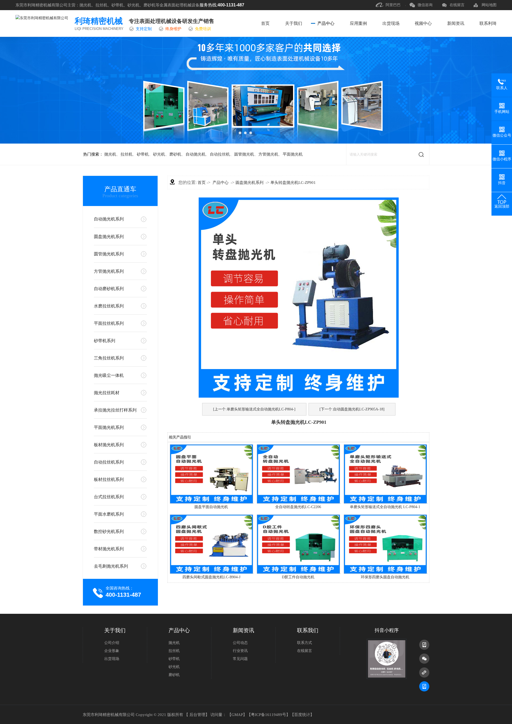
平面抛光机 (293, 154)
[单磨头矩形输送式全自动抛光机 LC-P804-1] (385, 502)
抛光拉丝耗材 (106, 392)
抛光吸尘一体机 (109, 375)
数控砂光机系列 (109, 531)
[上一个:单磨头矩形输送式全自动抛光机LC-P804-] (254, 409)
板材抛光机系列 (109, 444)
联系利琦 (488, 23)
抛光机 (110, 154)
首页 (265, 23)
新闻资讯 (455, 23)
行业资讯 (240, 651)
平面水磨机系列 (109, 514)
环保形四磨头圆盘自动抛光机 (385, 577)
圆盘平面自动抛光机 (211, 507)
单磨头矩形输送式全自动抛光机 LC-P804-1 (385, 507)
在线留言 (457, 5)
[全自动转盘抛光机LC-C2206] (298, 502)
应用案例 (358, 23)
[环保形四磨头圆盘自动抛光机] (385, 573)
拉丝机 (127, 154)
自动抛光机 (196, 154)
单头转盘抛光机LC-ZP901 (293, 182)
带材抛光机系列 (109, 549)
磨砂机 (175, 154)
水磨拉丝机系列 (109, 306)
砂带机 (143, 154)
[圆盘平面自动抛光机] (211, 502)
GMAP (237, 715)
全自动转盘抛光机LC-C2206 (298, 507)
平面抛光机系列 (109, 427)
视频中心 (423, 23)
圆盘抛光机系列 (109, 236)
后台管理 (197, 715)
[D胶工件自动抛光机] (298, 573)
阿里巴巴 (393, 5)
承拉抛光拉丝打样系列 (115, 410)
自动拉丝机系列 (109, 462)
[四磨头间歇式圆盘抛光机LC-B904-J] (211, 573)
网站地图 (489, 5)
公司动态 (240, 643)
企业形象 (111, 651)
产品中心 (325, 23)
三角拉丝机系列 (109, 358)
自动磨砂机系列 (109, 288)
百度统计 (302, 715)
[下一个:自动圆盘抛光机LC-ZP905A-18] (352, 409)
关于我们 (293, 23)
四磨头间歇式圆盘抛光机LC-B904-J (211, 577)
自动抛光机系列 (109, 219)
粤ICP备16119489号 (268, 715)
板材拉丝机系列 (109, 479)
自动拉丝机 (220, 154)
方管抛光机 (268, 154)
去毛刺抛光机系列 (111, 566)
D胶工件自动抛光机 (298, 577)
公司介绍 (111, 643)
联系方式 (304, 643)
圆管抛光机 (244, 154)
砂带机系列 (104, 340)
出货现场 (390, 23)
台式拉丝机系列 (109, 496)
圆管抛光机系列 (109, 254)
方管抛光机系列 (109, 271)
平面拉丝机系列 (109, 323)
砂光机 (159, 154)
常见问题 (240, 659)
